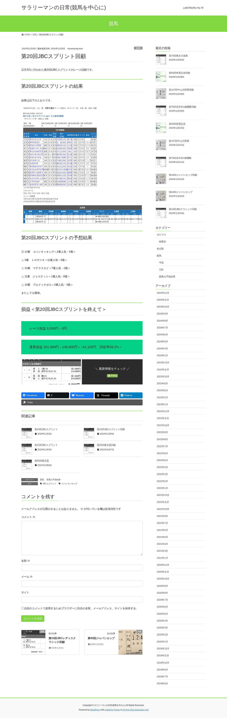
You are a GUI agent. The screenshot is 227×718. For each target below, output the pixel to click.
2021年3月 (162, 551)
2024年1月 (162, 355)
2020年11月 (163, 571)
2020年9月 (162, 586)
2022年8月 (162, 439)
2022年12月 (163, 411)
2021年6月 (162, 530)
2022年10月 (163, 425)
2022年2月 (162, 481)
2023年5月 (162, 390)
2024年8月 (162, 320)
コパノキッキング (69, 483)
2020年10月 (163, 578)
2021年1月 (162, 558)
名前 (25, 560)
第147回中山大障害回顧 (181, 89)
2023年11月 (163, 369)
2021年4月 (162, 544)
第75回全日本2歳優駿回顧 (182, 106)
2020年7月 (162, 599)
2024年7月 (162, 327)
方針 (161, 269)
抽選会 (162, 241)
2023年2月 (162, 397)
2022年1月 (162, 488)
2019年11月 (163, 655)
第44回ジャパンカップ (180, 192)
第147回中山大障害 (179, 141)
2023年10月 (163, 376)
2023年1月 (162, 404)
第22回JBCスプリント (46, 445)
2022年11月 (163, 418)
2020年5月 (162, 613)
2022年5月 (162, 460)
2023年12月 (163, 362)
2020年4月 (162, 620)
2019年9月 (162, 669)
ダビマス (161, 234)
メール (27, 576)
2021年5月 (162, 537)
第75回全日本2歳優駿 (180, 158)
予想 (161, 262)
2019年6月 (162, 683)
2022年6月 (162, 453)
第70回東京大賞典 (178, 55)
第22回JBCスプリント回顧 (111, 429)
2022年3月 (162, 474)
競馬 (138, 48)
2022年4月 (162, 467)
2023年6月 (162, 383)
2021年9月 (162, 516)
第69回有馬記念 (177, 124)
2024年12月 (163, 292)
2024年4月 (162, 348)
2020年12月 (163, 564)
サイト (25, 592)
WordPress (95, 710)
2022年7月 (162, 446)
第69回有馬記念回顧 (179, 72)
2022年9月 (162, 432)
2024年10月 (163, 306)
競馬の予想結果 (53, 479)
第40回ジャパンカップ (101, 638)
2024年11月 (163, 299)
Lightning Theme (112, 710)
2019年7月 (162, 676)
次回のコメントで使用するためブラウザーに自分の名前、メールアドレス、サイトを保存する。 (81, 608)
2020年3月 (162, 627)
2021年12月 (163, 495)
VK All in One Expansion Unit (135, 710)
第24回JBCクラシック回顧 (183, 209)
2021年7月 (162, 523)
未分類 (160, 248)
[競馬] (33, 642)
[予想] (130, 642)
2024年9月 (162, 313)
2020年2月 (162, 634)
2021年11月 (163, 502)
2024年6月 (162, 334)
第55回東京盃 (42, 460)
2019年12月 (163, 648)
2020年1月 (162, 641)
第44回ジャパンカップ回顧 (183, 175)
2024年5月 (162, 341)
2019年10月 (163, 662)
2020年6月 (162, 606)
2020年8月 (162, 593)
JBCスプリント (50, 483)
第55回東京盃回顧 (106, 445)
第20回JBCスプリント (46, 429)
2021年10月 (163, 509)
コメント (28, 517)
